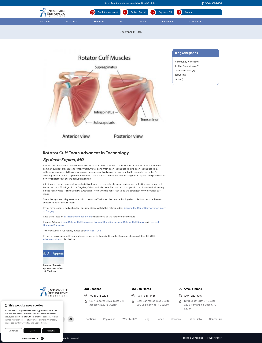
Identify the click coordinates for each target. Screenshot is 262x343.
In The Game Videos (185, 66)
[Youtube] (71, 319)
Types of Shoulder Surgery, (108, 222)
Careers (176, 318)
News (178, 74)
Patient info (168, 21)
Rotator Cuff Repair (133, 222)
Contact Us (195, 21)
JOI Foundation (183, 70)
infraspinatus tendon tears (77, 216)
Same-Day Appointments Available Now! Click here (131, 3)
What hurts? (72, 21)
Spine (178, 79)
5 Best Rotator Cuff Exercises (76, 222)
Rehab (143, 21)
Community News (184, 61)
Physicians (99, 21)
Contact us (215, 318)
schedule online (51, 239)
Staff (122, 21)
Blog (146, 318)
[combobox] (202, 12)
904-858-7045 (93, 230)
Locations (45, 21)
